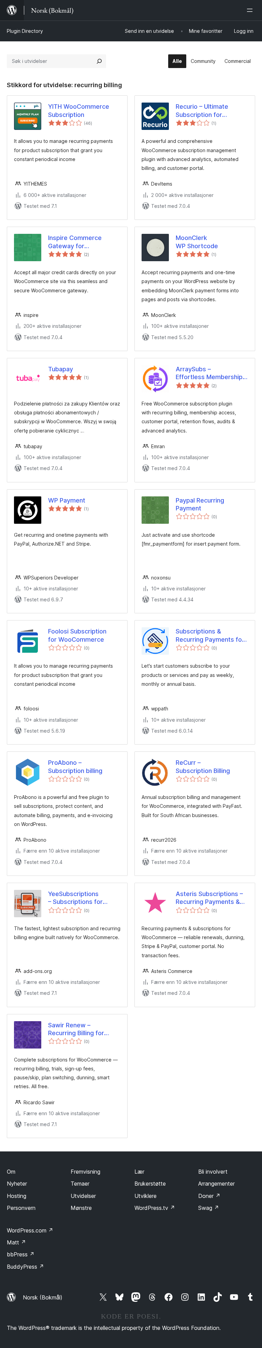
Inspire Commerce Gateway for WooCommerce (75, 242)
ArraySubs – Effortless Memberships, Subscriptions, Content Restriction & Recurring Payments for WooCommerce (212, 373)
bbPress (20, 1254)
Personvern (21, 1207)
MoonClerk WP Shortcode (197, 241)
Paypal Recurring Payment (200, 504)
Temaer (80, 1183)
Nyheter (17, 1183)
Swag (208, 1207)
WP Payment (66, 500)
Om (11, 1171)
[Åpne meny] (251, 10)
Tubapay (60, 369)
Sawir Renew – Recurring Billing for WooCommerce (76, 1029)
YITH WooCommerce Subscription (78, 110)
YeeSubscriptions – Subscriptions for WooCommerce (75, 898)
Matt (16, 1242)
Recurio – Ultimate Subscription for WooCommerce (202, 111)
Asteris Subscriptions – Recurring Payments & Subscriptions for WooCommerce (209, 898)
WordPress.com (30, 1230)
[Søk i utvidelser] (99, 61)
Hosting (16, 1195)
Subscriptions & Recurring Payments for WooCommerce (210, 635)
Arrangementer (216, 1183)
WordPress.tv (154, 1207)
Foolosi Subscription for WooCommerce (77, 635)
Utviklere (145, 1195)
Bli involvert (213, 1171)
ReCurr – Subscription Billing (203, 766)
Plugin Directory (25, 31)
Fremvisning (85, 1171)
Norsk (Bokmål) (42, 1297)
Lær (139, 1171)
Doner (209, 1195)
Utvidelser (83, 1195)
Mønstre (81, 1207)
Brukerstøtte (150, 1183)
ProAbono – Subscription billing (75, 766)
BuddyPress (25, 1266)
